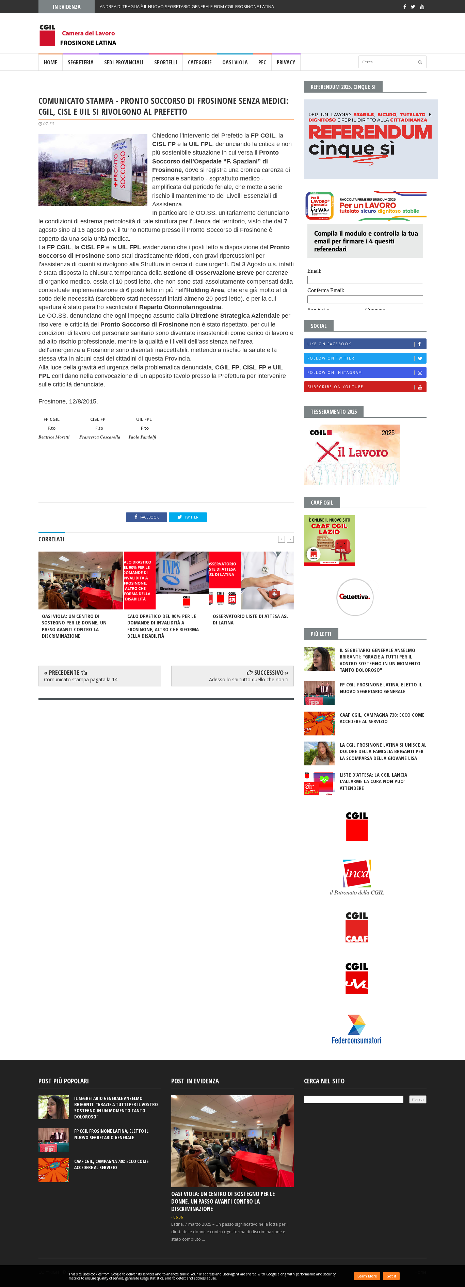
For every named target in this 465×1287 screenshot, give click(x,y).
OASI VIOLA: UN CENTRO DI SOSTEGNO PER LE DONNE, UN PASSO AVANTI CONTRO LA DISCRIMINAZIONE (223, 1201)
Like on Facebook (329, 343)
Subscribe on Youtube (335, 386)
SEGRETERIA (81, 62)
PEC (262, 62)
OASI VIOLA (235, 62)
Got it (391, 1276)
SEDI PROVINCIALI (124, 62)
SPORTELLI (165, 62)
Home (50, 62)
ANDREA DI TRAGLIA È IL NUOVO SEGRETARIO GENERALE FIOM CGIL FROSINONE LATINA (187, 6)
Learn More (367, 1276)
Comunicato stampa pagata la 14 (80, 679)
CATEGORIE (200, 62)
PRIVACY (286, 62)
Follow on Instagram (334, 372)
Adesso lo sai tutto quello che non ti (248, 679)
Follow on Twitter (331, 358)
